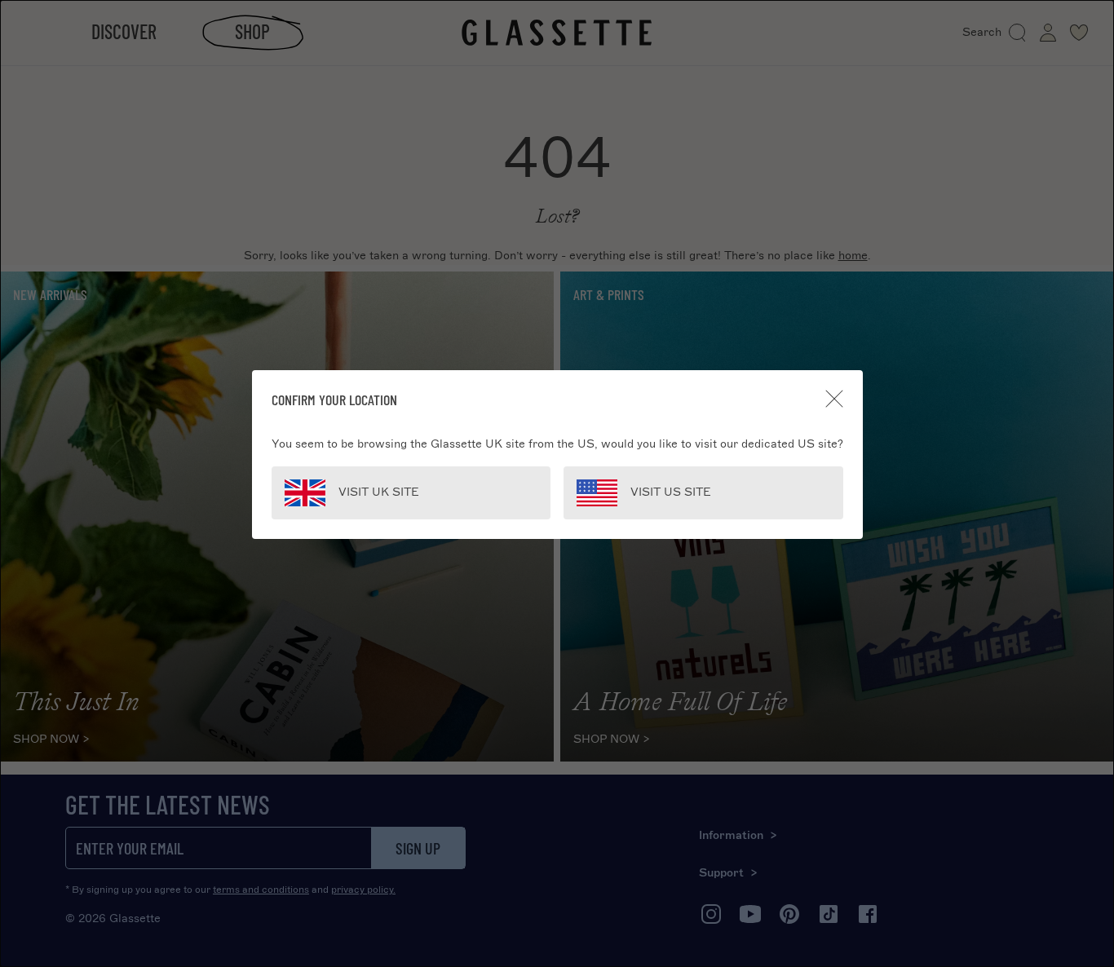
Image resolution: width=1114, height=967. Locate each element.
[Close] (834, 399)
